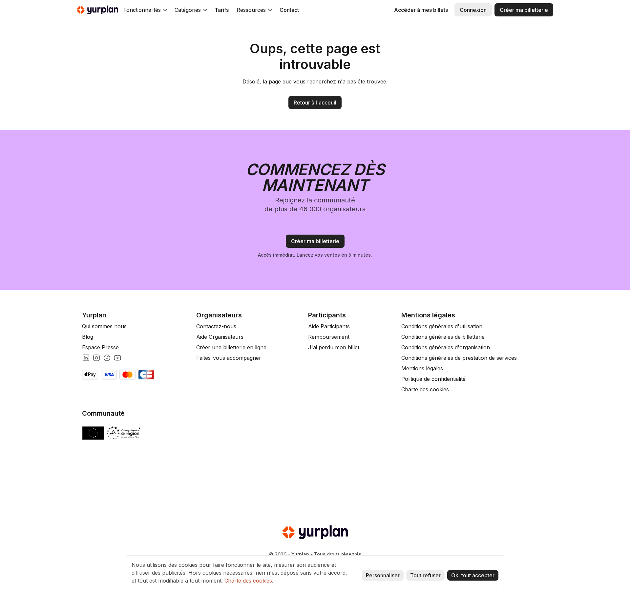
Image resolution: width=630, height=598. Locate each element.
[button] (145, 10)
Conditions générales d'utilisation (441, 326)
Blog (87, 337)
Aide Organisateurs (219, 337)
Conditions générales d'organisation (445, 347)
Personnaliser (383, 575)
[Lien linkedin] (86, 358)
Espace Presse (100, 347)
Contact (289, 10)
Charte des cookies (425, 389)
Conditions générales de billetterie (443, 337)
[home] (97, 10)
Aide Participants (329, 326)
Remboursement (328, 337)
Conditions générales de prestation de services (459, 358)
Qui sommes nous (104, 326)
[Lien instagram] (96, 358)
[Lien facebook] (107, 358)
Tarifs (222, 10)
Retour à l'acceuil (315, 102)
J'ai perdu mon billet (333, 347)
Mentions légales (422, 368)
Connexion (473, 10)
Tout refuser (425, 575)
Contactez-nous (216, 326)
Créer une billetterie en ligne (231, 347)
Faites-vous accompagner (228, 358)
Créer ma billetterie (524, 10)
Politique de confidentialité (433, 379)
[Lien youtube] (117, 358)
